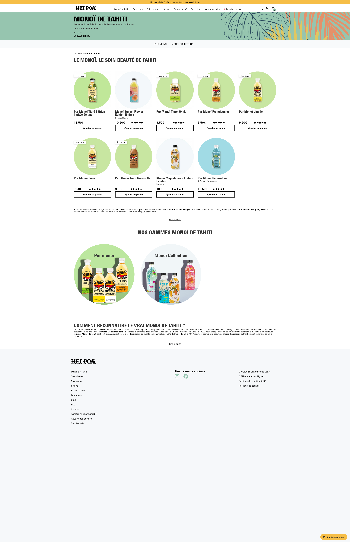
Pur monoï (160, 44)
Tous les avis (77, 423)
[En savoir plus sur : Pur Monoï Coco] (92, 156)
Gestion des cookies (81, 418)
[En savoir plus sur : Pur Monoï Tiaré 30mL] (175, 90)
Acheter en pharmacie (82, 414)
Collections (196, 9)
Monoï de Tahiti (121, 9)
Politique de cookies (249, 386)
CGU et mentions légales (252, 376)
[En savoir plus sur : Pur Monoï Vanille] (257, 90)
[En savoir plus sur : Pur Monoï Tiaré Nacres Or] (133, 156)
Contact (75, 409)
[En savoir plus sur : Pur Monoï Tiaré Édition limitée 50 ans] (92, 90)
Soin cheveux (153, 9)
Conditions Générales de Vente (255, 371)
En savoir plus (82, 36)
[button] (137, 122)
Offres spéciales (212, 9)
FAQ (73, 404)
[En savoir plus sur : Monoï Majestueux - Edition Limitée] (175, 156)
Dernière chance (233, 9)
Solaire (166, 9)
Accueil (77, 53)
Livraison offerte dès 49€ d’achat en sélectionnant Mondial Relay (175, 2)
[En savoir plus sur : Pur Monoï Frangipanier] (216, 90)
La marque (76, 395)
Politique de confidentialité (252, 381)
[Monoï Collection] (171, 274)
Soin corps (138, 9)
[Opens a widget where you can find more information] (333, 537)
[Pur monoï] (104, 274)
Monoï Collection (182, 44)
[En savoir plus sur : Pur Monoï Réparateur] (216, 156)
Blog (73, 400)
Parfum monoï (180, 9)
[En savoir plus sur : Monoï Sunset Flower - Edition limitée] (133, 90)
